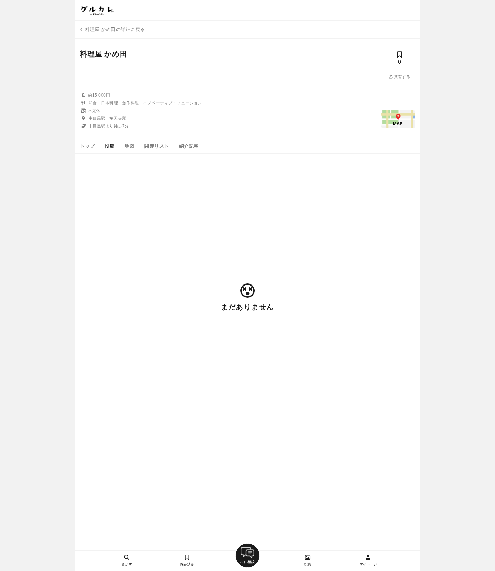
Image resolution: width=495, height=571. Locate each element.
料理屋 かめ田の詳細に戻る (115, 29)
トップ (87, 146)
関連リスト (156, 146)
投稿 (109, 146)
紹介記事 (189, 146)
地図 (129, 146)
